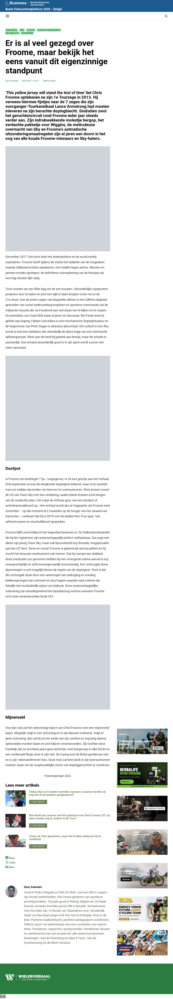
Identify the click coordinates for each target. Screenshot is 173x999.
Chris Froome (12, 33)
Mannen (30, 30)
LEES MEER (38, 802)
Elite (21, 30)
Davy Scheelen (12, 81)
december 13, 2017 (30, 81)
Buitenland (11, 30)
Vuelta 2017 (27, 33)
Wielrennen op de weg (49, 30)
